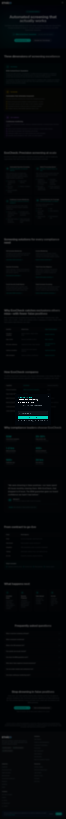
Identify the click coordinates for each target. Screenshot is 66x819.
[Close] (49, 396)
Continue (31, 417)
